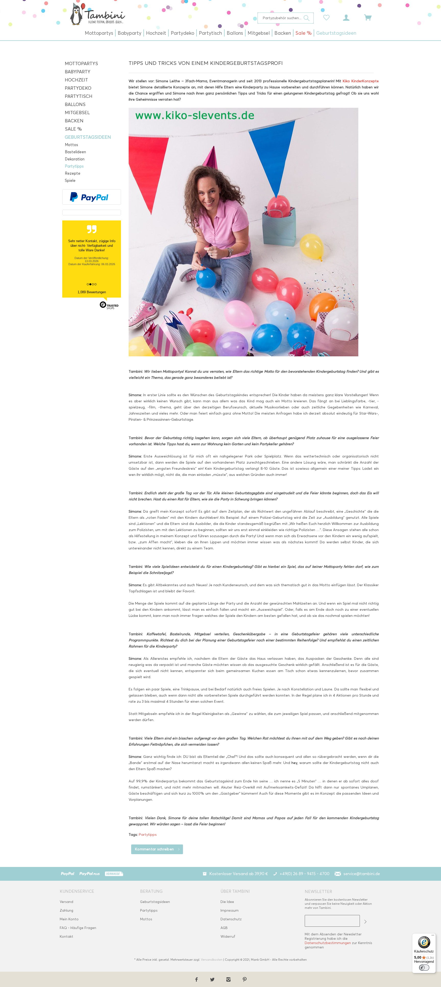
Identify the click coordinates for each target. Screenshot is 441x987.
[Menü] (433, 936)
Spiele (70, 180)
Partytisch (78, 96)
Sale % (73, 129)
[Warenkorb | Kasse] (371, 17)
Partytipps (74, 166)
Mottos (71, 145)
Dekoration (74, 159)
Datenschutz (231, 919)
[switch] (424, 968)
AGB (224, 928)
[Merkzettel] (328, 17)
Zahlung (66, 910)
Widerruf (227, 936)
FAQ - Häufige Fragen (78, 928)
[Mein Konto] (351, 17)
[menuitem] (286, 18)
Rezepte (72, 173)
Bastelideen (75, 152)
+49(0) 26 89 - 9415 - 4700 (304, 873)
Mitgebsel (77, 112)
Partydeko (78, 88)
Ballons (75, 104)
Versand (66, 902)
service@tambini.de (362, 873)
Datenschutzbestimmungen (328, 943)
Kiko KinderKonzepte (361, 81)
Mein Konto (69, 919)
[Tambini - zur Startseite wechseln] (97, 14)
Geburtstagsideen (88, 137)
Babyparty (77, 72)
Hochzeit (76, 80)
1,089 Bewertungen (92, 292)
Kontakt (66, 936)
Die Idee (227, 902)
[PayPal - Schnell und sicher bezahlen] (89, 197)
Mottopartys (81, 63)
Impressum (229, 910)
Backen (74, 121)
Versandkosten (212, 959)
